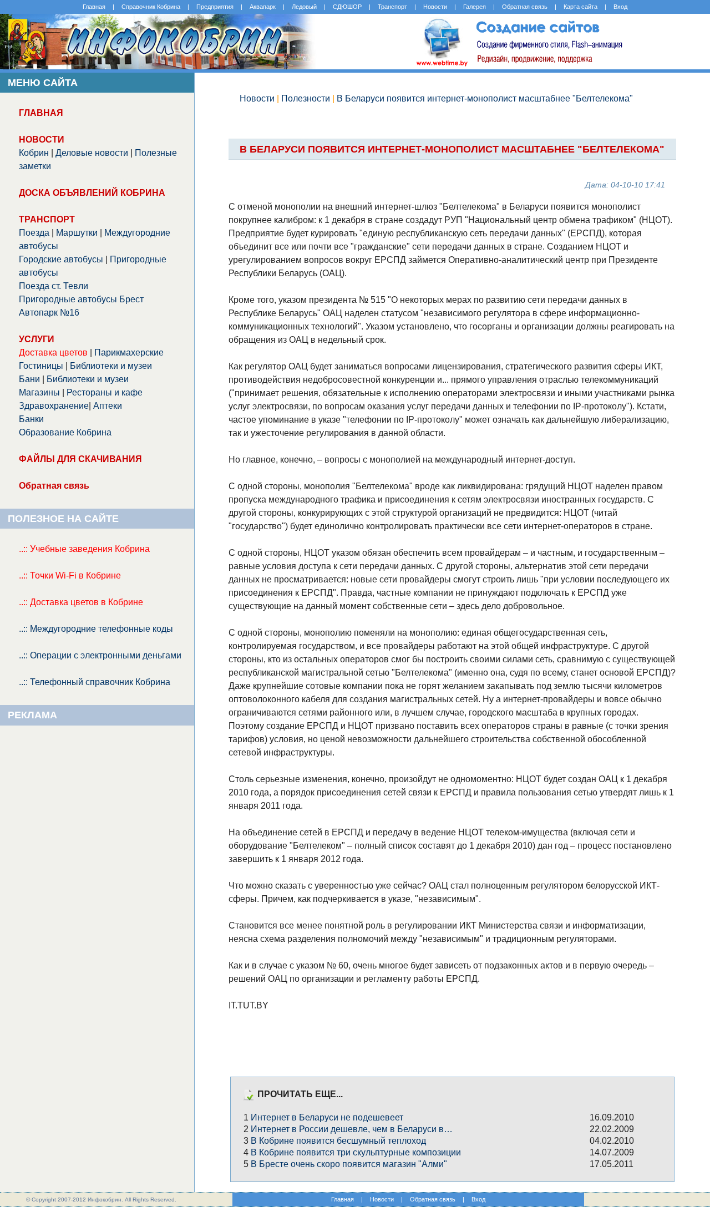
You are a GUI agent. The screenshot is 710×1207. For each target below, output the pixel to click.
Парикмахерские (129, 352)
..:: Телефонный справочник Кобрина (94, 682)
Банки (31, 419)
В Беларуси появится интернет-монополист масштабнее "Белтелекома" (485, 98)
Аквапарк (263, 6)
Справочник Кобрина (150, 6)
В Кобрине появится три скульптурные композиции (356, 1152)
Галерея (474, 6)
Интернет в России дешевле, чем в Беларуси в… (352, 1129)
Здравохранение (54, 405)
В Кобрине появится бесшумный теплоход (338, 1140)
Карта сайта (580, 6)
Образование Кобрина (65, 432)
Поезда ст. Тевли (53, 286)
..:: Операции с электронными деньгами (100, 655)
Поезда (34, 232)
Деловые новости (91, 153)
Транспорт (392, 6)
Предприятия (215, 6)
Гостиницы (41, 366)
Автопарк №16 (49, 312)
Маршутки (77, 232)
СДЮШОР (347, 6)
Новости (435, 6)
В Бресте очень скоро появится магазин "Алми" (349, 1164)
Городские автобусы (61, 259)
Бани (29, 379)
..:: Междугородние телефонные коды (96, 628)
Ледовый (304, 6)
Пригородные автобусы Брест (81, 299)
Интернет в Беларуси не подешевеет (327, 1117)
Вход (620, 6)
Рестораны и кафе (105, 392)
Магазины (39, 392)
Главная (94, 6)
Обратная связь (524, 6)
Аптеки (107, 405)
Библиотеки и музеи (111, 366)
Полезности (305, 98)
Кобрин (34, 153)
